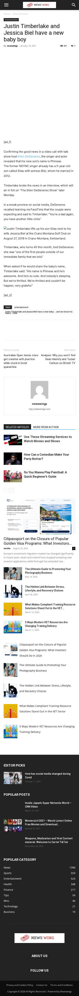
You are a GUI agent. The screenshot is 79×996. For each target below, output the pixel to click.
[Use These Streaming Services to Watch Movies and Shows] (13, 440)
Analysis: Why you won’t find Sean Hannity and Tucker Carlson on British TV (58, 359)
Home (7, 13)
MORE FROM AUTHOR (46, 427)
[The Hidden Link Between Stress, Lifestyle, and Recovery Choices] (13, 591)
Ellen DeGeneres (29, 156)
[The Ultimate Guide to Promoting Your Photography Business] (13, 573)
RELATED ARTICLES (17, 427)
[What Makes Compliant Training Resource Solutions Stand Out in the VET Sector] (13, 609)
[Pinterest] (24, 54)
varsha (7, 548)
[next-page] (12, 490)
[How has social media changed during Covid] (13, 778)
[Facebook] (7, 54)
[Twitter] (15, 54)
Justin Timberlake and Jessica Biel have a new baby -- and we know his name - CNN (38, 312)
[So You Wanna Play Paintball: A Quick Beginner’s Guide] (13, 476)
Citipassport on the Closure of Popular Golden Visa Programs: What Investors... (38, 541)
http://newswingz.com (39, 409)
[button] (6, 5)
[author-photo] (39, 398)
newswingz (12, 45)
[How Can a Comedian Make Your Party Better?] (13, 458)
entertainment (21, 307)
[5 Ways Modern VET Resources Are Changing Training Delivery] (13, 626)
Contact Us (41, 985)
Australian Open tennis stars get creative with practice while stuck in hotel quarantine (21, 361)
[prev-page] (6, 490)
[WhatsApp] (32, 54)
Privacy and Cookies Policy (19, 985)
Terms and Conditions (61, 985)
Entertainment (20, 13)
